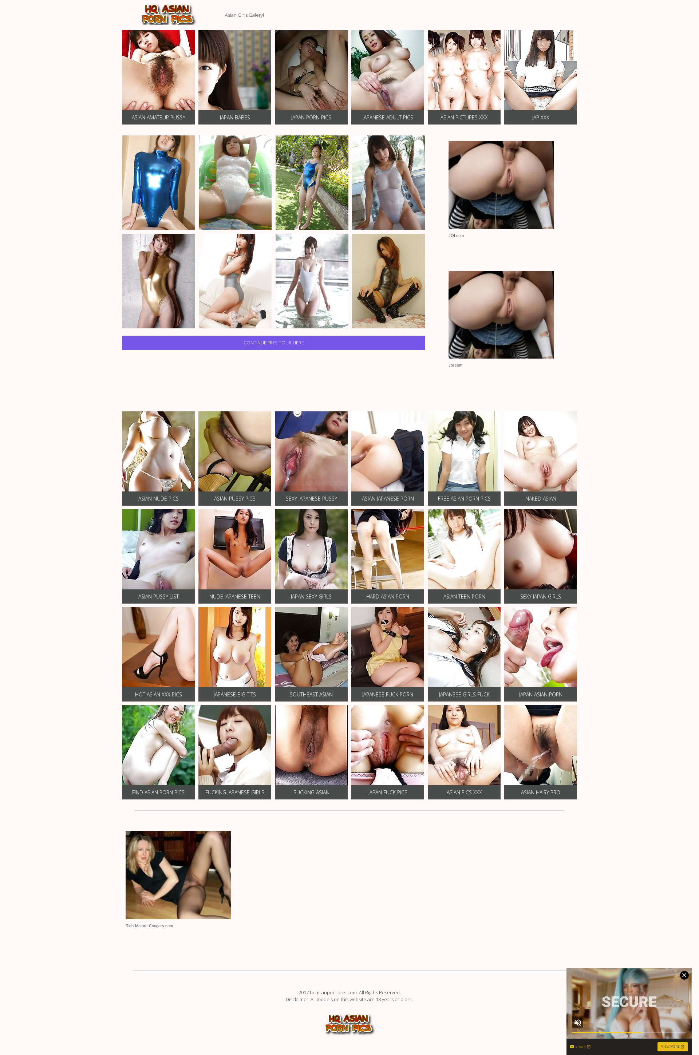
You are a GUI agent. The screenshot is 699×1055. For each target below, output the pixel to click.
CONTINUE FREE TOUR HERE (274, 342)
